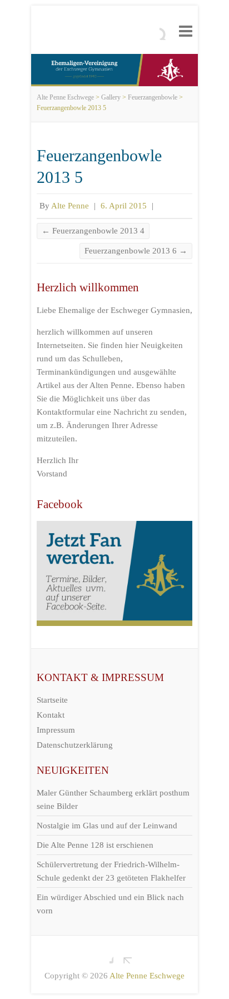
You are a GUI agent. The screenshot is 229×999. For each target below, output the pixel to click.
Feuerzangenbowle (152, 97)
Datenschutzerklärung (75, 744)
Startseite (52, 699)
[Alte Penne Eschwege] (114, 60)
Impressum (56, 729)
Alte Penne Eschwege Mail (123, 955)
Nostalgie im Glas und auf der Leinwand (107, 825)
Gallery (111, 97)
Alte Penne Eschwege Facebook (105, 955)
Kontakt (50, 714)
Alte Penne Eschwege (65, 97)
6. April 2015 (124, 205)
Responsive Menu (185, 31)
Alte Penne (70, 205)
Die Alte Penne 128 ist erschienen (95, 845)
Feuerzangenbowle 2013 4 (93, 230)
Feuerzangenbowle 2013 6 (135, 250)
